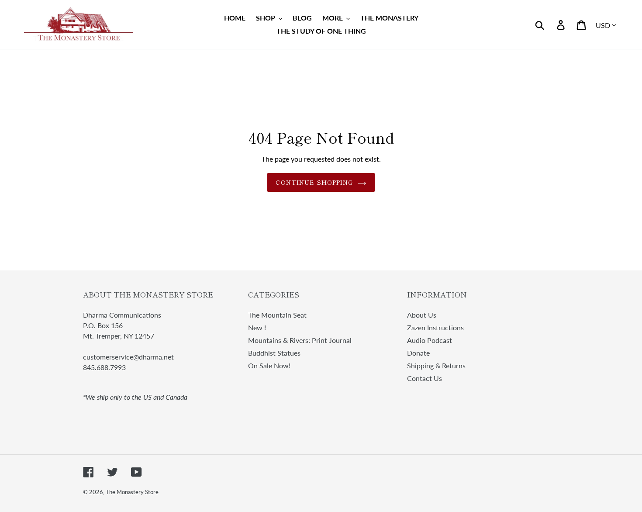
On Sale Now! (269, 365)
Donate (418, 353)
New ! (257, 327)
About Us (421, 315)
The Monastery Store (132, 491)
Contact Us (424, 378)
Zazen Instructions (435, 327)
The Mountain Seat (277, 315)
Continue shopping (314, 182)
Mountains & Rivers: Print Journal (300, 340)
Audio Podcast (429, 340)
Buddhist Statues (274, 353)
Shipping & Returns (436, 365)
